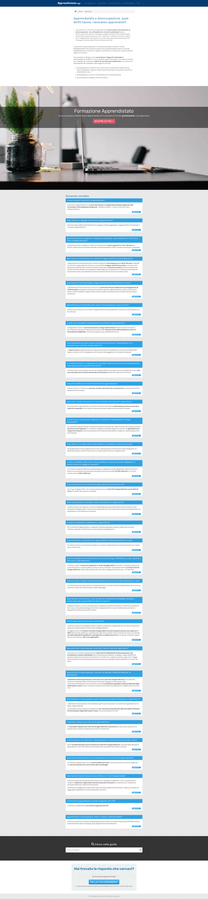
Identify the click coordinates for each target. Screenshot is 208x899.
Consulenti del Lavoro (115, 3)
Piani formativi (102, 3)
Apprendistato (69, 3)
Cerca (138, 3)
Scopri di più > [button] (104, 121)
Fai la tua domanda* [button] (104, 881)
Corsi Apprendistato (90, 3)
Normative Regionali (128, 3)
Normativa (88, 11)
